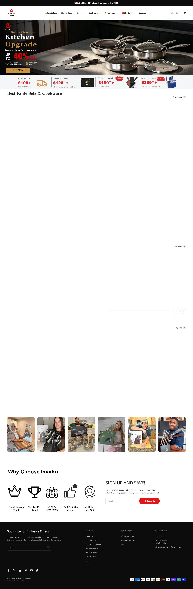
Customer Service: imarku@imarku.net (161, 541)
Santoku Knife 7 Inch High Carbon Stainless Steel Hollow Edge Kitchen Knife (95, 293)
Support (142, 13)
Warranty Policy (91, 548)
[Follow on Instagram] (20, 570)
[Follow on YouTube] (31, 570)
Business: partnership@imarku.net (166, 547)
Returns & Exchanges (93, 544)
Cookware (93, 13)
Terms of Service (91, 552)
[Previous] (71, 3)
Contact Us (157, 536)
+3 (116, 163)
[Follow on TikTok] (37, 570)
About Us (89, 536)
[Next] (121, 3)
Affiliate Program (127, 536)
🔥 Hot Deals (109, 13)
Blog (122, 544)
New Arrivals (66, 13)
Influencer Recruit (128, 540)
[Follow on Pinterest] (25, 570)
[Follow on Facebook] (8, 570)
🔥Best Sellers (51, 13)
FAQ (87, 560)
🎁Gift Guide (127, 13)
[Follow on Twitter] (14, 570)
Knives (79, 13)
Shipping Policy (91, 540)
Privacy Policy (90, 556)
